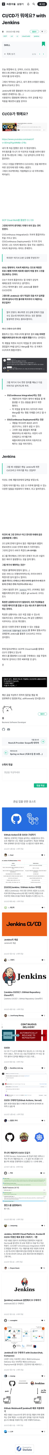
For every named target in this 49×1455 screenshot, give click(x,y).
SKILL (7, 45)
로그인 (42, 4)
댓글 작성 (40, 785)
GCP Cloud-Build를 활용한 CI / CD (18, 220)
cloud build (26, 36)
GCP (5, 36)
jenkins (36, 36)
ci (17, 36)
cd (12, 36)
